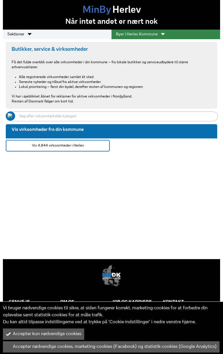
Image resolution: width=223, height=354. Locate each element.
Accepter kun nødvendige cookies (47, 334)
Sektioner (16, 34)
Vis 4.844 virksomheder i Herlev (58, 145)
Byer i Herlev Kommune (137, 34)
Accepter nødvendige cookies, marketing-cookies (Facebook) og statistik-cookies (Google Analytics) (115, 346)
